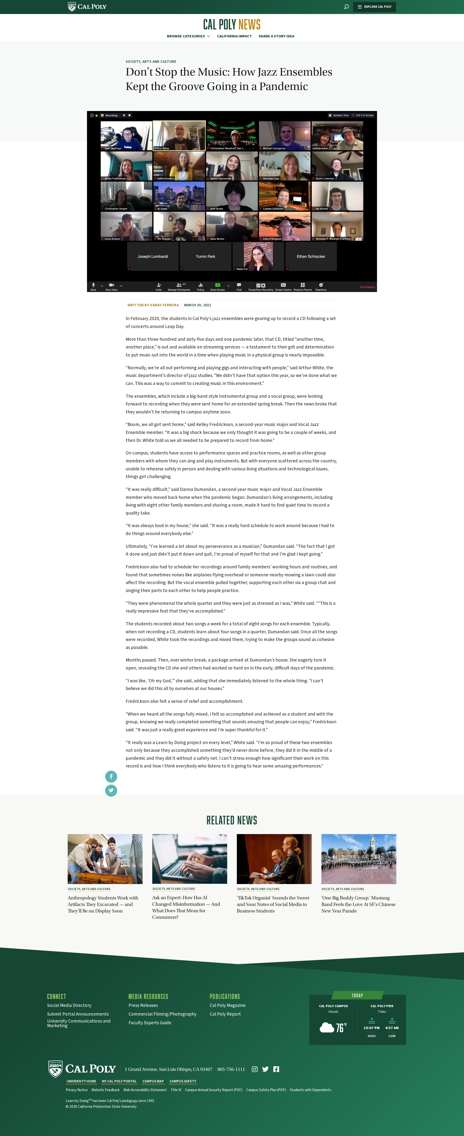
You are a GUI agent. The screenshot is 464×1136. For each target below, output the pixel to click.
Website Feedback (106, 1090)
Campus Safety (183, 1081)
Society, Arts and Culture (89, 889)
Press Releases (143, 1006)
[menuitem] (190, 36)
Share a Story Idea (276, 36)
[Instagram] (255, 1069)
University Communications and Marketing (79, 1024)
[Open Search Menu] (346, 7)
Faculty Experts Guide (150, 1023)
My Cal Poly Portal (119, 1081)
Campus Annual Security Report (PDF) (213, 1090)
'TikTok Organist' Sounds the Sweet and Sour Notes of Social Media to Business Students (273, 904)
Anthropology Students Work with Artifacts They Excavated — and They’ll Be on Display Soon (103, 904)
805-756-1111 (231, 1069)
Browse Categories (186, 36)
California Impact (234, 36)
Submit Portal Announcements (78, 1015)
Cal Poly (232, 24)
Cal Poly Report (225, 1015)
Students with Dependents (310, 1090)
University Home (81, 1081)
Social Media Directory (69, 1006)
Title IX (176, 1090)
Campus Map (153, 1081)
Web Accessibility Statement (145, 1090)
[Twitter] (265, 1069)
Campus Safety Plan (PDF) (266, 1090)
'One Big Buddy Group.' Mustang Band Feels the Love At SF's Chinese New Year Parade (358, 904)
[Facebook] (276, 1069)
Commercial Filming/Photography (162, 1015)
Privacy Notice (77, 1090)
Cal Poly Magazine (228, 1006)
